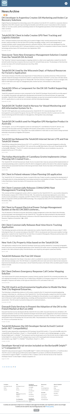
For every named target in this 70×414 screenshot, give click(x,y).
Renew (17, 389)
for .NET (31, 389)
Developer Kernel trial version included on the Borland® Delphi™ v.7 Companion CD (34, 346)
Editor (5, 388)
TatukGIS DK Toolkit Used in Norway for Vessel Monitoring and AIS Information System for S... (34, 106)
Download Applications (32, 399)
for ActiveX (31, 396)
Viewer (5, 389)
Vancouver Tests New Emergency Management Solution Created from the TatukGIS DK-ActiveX (34, 55)
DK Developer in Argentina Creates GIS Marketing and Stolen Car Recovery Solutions (35, 18)
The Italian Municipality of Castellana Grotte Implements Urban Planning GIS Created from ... (34, 157)
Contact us (56, 395)
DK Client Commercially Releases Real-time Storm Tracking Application (32, 226)
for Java (30, 392)
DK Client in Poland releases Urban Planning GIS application (32, 174)
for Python (31, 394)
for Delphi (31, 387)
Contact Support (44, 389)
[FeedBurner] (7, 15)
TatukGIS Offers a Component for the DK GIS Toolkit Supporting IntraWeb (34, 89)
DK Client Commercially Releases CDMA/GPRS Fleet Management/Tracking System (28, 188)
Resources (43, 384)
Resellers (56, 393)
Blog (55, 388)
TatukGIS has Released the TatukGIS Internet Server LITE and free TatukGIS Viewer (35, 140)
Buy (17, 384)
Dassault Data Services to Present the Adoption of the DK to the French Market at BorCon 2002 (34, 307)
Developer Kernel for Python (21, 394)
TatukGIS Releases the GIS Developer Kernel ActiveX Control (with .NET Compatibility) (32, 327)
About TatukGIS (58, 384)
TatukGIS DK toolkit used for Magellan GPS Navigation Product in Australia (35, 122)
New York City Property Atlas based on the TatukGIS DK (30, 242)
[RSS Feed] (4, 15)
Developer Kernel (8, 386)
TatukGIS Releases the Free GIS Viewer (21, 256)
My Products (44, 397)
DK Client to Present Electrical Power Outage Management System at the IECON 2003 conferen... (32, 208)
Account (43, 392)
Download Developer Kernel (33, 385)
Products (6, 384)
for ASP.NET (31, 390)
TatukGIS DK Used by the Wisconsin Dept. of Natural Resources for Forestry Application (34, 71)
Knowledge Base (45, 388)
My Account (44, 394)
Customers (56, 391)
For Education (19, 399)
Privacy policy (50, 406)
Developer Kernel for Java (22, 401)
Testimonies (57, 389)
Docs (42, 386)
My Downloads (44, 399)
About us (56, 386)
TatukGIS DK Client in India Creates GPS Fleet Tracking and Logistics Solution (31, 36)
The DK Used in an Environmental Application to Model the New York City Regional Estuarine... (34, 288)
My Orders (43, 396)
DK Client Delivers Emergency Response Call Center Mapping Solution (33, 272)
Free (17, 392)
